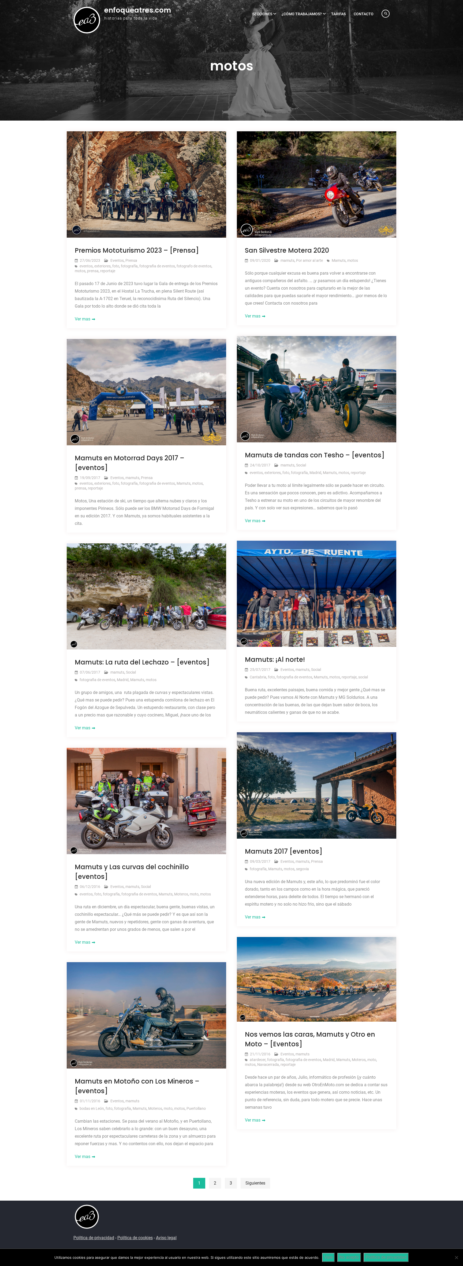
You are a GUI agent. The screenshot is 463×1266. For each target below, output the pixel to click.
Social (301, 465)
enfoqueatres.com (137, 10)
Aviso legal (166, 1237)
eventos (86, 266)
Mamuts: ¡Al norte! (275, 659)
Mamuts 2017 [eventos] (283, 851)
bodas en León (92, 1108)
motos (80, 271)
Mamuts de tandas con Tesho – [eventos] (314, 455)
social (363, 677)
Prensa (131, 260)
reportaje (107, 271)
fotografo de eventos (194, 266)
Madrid (315, 472)
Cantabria (258, 677)
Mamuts (339, 260)
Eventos (117, 260)
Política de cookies (135, 1237)
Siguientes (255, 1183)
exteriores (102, 266)
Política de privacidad (93, 1237)
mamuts (287, 260)
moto (194, 894)
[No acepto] (456, 1257)
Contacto (364, 14)
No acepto (349, 1257)
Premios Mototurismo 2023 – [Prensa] (137, 250)
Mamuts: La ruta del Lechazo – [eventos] (142, 662)
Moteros (181, 894)
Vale (328, 1257)
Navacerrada (268, 1064)
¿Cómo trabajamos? (302, 14)
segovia (302, 869)
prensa (93, 271)
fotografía (129, 266)
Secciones (262, 14)
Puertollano (196, 1108)
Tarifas (338, 14)
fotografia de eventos (157, 266)
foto (115, 266)
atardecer (258, 1060)
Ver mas (82, 319)
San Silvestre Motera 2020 (287, 250)
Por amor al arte (309, 260)
